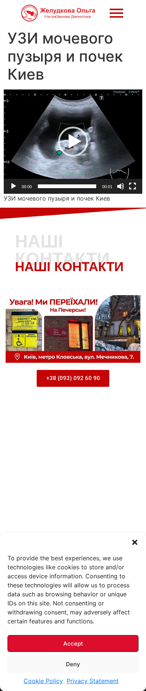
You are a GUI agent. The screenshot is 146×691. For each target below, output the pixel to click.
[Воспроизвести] (13, 186)
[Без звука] (120, 186)
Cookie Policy (43, 681)
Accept (73, 643)
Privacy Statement (93, 681)
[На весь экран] (132, 186)
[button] (135, 542)
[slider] (67, 186)
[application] (73, 141)
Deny (73, 664)
